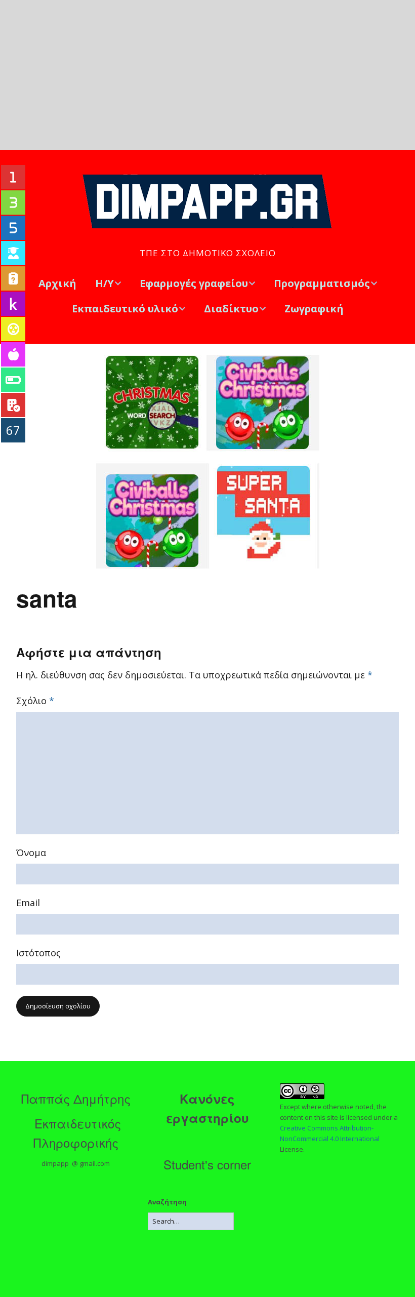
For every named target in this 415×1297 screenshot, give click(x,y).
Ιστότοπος (38, 953)
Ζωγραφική (314, 308)
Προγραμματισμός (322, 283)
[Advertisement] (207, 75)
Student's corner (207, 1164)
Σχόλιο (35, 701)
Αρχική (57, 283)
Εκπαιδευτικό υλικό (125, 308)
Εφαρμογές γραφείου (194, 283)
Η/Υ (104, 283)
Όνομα (31, 852)
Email (28, 903)
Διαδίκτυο (231, 308)
